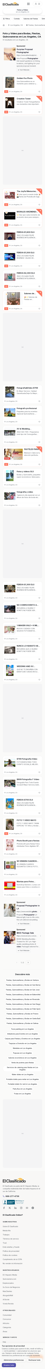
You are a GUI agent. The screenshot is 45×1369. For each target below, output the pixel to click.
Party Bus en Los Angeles (22, 1089)
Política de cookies (10, 1255)
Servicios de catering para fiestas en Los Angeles (22, 1068)
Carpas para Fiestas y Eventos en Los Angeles (22, 1039)
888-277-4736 (12, 1196)
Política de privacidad (11, 1251)
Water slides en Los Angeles (22, 1074)
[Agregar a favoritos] (39, 91)
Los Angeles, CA (16, 25)
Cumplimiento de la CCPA (12, 1259)
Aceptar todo (9, 1365)
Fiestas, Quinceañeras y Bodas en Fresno (22, 1014)
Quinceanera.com (9, 1279)
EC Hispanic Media (10, 1275)
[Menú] (37, 3)
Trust (5, 1243)
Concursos (7, 1319)
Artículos (6, 1323)
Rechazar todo (34, 1360)
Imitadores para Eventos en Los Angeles (22, 1034)
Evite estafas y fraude (11, 1247)
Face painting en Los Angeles (22, 1029)
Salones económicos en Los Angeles (22, 1058)
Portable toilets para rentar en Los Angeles (22, 1079)
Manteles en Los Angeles (22, 1048)
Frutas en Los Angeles (22, 1094)
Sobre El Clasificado (10, 1226)
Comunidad (7, 1315)
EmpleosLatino (8, 1283)
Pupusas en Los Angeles (22, 1053)
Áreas (5, 1331)
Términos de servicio (11, 1239)
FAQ (4, 1342)
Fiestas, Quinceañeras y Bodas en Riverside (23, 999)
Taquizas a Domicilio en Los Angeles (22, 1043)
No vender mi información (12, 1263)
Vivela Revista (8, 1304)
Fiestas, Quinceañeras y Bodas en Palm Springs (23, 1009)
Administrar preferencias (14, 1360)
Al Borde (6, 1299)
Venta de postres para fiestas (22, 1063)
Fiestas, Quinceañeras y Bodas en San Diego (23, 1004)
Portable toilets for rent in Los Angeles (22, 1084)
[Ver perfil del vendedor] (6, 99)
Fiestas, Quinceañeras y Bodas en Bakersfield (23, 994)
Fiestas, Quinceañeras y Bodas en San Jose (23, 990)
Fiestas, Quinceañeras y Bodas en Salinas (22, 1023)
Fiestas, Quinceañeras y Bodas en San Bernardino (23, 985)
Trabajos (6, 1235)
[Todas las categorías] (28, 3)
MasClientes (7, 1291)
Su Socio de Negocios (11, 1287)
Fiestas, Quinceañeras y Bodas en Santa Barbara (23, 1018)
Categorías (7, 1327)
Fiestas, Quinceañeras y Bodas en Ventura (22, 980)
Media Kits (7, 1231)
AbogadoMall (8, 1295)
